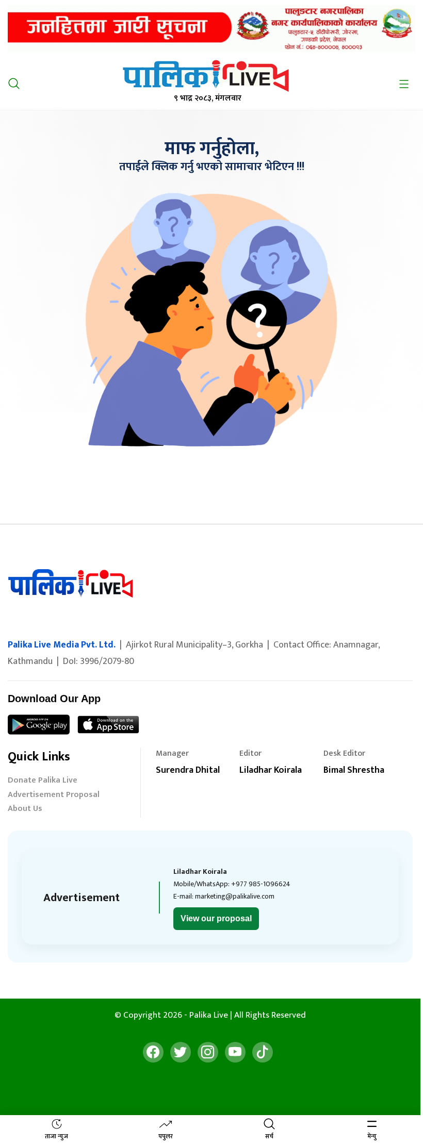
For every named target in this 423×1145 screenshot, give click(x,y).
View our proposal (216, 918)
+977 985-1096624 (260, 884)
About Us (25, 810)
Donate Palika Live (42, 781)
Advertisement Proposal (54, 796)
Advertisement (81, 897)
